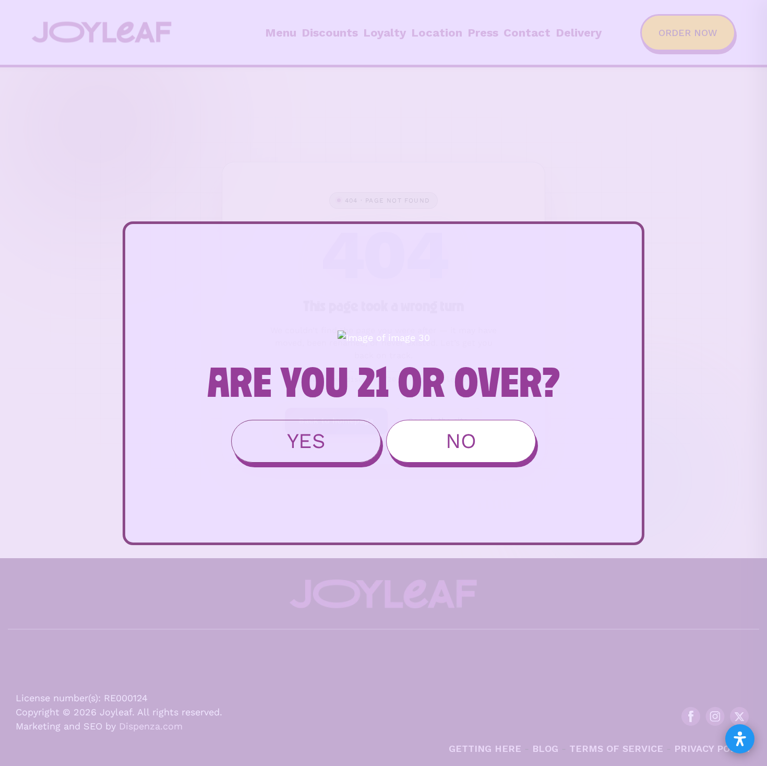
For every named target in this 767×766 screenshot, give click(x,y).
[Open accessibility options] (739, 738)
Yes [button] (306, 441)
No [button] (461, 441)
